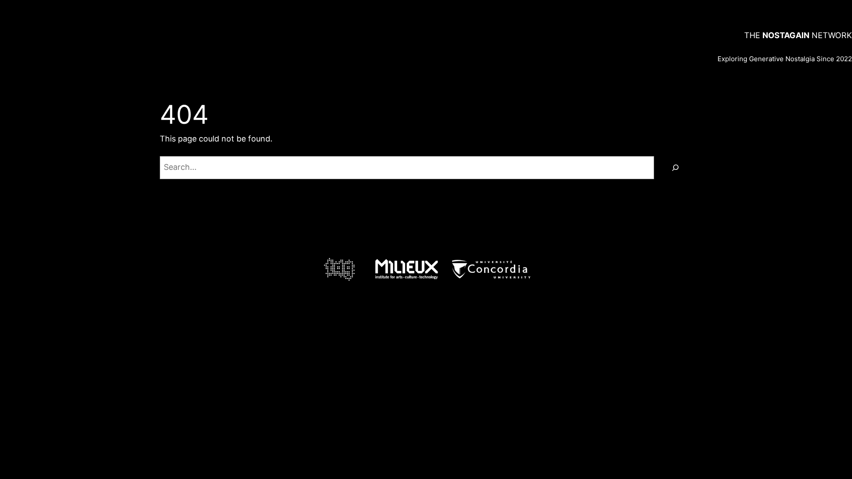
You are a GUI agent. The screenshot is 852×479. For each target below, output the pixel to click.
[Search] (675, 167)
